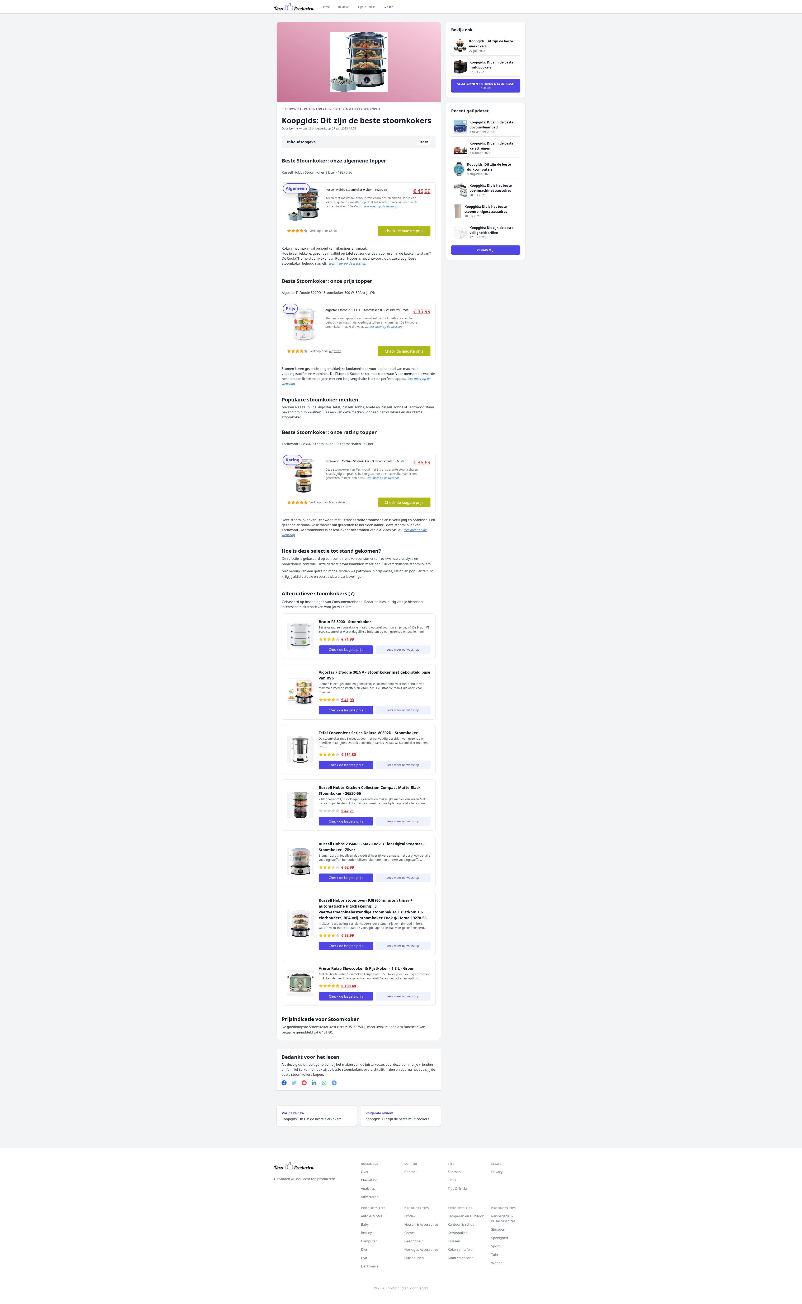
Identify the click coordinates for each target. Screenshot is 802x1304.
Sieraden (498, 1229)
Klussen (454, 1241)
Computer (369, 1241)
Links (452, 1180)
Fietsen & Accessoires (421, 1224)
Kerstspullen (458, 1232)
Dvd (364, 1258)
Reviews (343, 7)
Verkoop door (323, 231)
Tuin (494, 1254)
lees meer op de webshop (380, 206)
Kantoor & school (461, 1224)
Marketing (369, 1180)
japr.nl (423, 1288)
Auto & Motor (372, 1216)
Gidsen (388, 7)
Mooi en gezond (460, 1258)
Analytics (368, 1188)
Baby (365, 1224)
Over (365, 1171)
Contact (410, 1171)
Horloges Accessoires (421, 1249)
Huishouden (414, 1258)
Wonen (497, 1263)
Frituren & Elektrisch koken (357, 109)
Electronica (291, 109)
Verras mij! (485, 250)
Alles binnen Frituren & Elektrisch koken (485, 86)
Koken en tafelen (461, 1249)
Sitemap (454, 1171)
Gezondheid (414, 1241)
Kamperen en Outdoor (466, 1216)
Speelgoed (499, 1237)
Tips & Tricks (366, 7)
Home (326, 7)
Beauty (366, 1232)
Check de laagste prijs (404, 230)
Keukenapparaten (318, 109)
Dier (364, 1249)
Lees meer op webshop (403, 649)
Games (409, 1232)
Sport (495, 1246)
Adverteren (370, 1197)
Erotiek (410, 1216)
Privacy (497, 1171)
